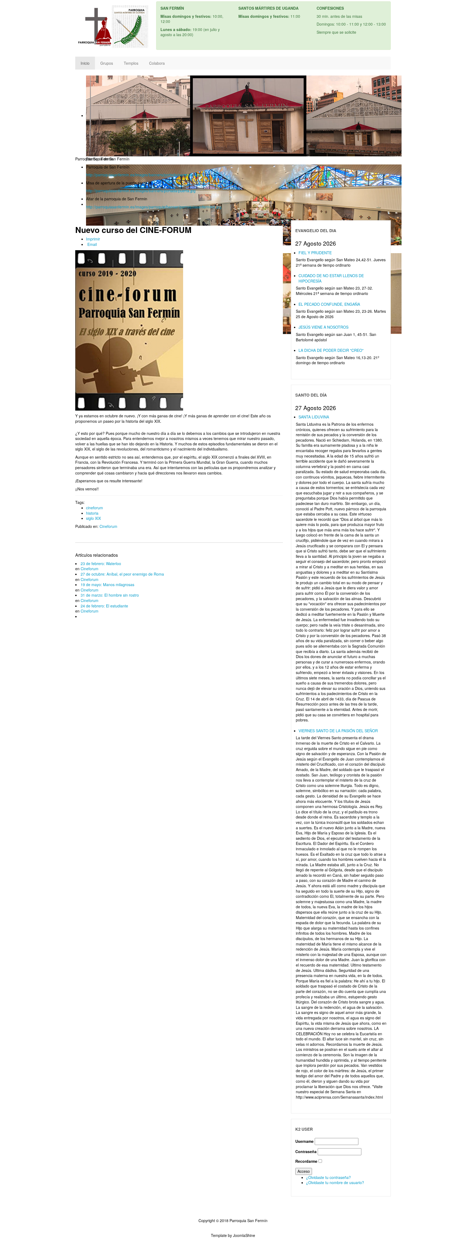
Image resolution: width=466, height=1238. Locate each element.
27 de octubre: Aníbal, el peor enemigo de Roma (122, 574)
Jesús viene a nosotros (323, 327)
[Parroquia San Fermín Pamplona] (111, 28)
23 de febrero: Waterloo (101, 563)
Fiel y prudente (315, 252)
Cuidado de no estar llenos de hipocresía (331, 278)
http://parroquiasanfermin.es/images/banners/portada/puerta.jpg (141, 190)
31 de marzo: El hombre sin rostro (110, 595)
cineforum (94, 507)
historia (92, 513)
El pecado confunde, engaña (329, 304)
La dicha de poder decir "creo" (331, 350)
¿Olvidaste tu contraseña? (328, 1177)
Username (304, 1141)
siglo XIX (93, 518)
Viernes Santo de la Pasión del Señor (338, 730)
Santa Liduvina (314, 416)
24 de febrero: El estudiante (104, 605)
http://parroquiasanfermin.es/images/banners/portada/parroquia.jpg (143, 174)
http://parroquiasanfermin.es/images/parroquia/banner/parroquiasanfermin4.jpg (153, 206)
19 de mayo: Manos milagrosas (107, 584)
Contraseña (306, 1151)
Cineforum (108, 526)
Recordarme (306, 1161)
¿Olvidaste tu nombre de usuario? (335, 1182)
